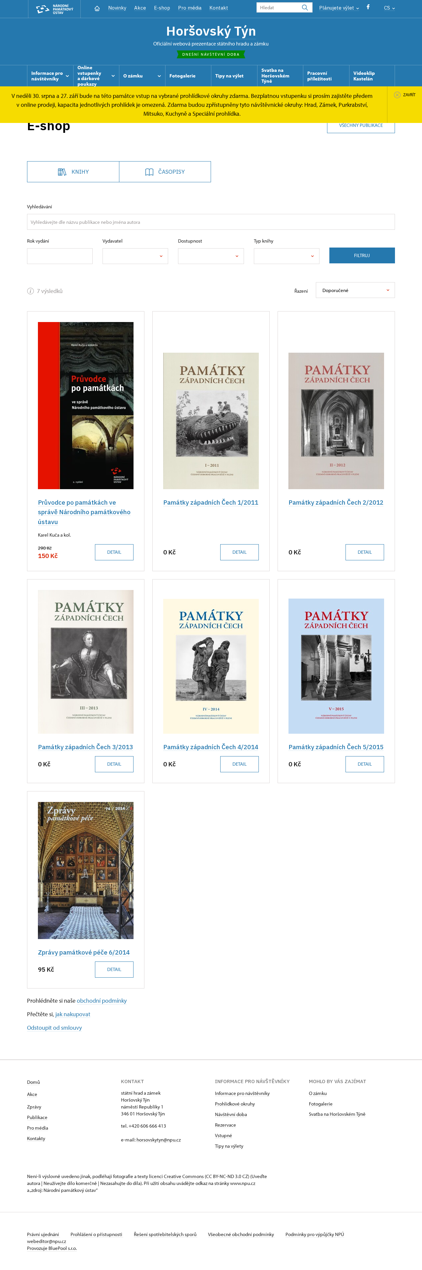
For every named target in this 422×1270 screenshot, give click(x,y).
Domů (33, 1082)
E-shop (162, 8)
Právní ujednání (43, 1234)
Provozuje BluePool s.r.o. (52, 1248)
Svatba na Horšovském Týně (337, 1114)
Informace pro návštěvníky (242, 1093)
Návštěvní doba (231, 1114)
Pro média (189, 8)
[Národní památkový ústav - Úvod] (54, 9)
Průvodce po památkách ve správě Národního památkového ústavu (84, 512)
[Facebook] (368, 8)
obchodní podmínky (102, 1000)
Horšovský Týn (211, 30)
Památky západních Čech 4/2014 (210, 747)
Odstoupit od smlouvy (54, 1027)
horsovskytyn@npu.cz (158, 1140)
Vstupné (223, 1135)
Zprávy (34, 1107)
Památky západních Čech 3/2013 (85, 747)
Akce (140, 8)
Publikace (37, 1117)
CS (387, 8)
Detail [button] (114, 552)
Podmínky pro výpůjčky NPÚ (315, 1234)
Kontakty (36, 1138)
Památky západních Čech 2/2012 (335, 502)
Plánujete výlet (337, 8)
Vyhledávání (39, 206)
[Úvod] (97, 8)
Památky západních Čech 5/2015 (335, 747)
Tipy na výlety (229, 1146)
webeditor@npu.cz (46, 1241)
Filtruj (362, 255)
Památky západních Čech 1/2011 (210, 502)
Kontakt (218, 8)
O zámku (318, 1093)
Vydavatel (113, 241)
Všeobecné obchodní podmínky (241, 1234)
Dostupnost (190, 241)
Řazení (301, 291)
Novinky (117, 8)
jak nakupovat (72, 1014)
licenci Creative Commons (176, 1176)
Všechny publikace (361, 125)
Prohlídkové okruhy (235, 1104)
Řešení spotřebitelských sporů (165, 1234)
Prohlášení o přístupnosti (97, 1234)
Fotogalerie (321, 1104)
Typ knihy (263, 241)
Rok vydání (38, 241)
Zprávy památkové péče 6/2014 (84, 952)
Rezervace (225, 1125)
